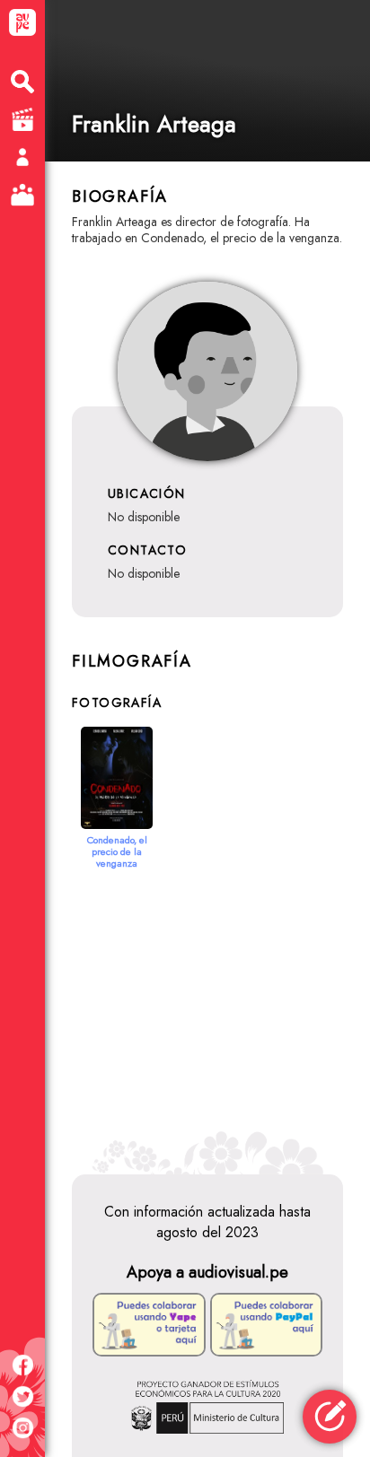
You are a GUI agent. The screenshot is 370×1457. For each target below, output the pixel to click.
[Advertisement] (207, 1004)
